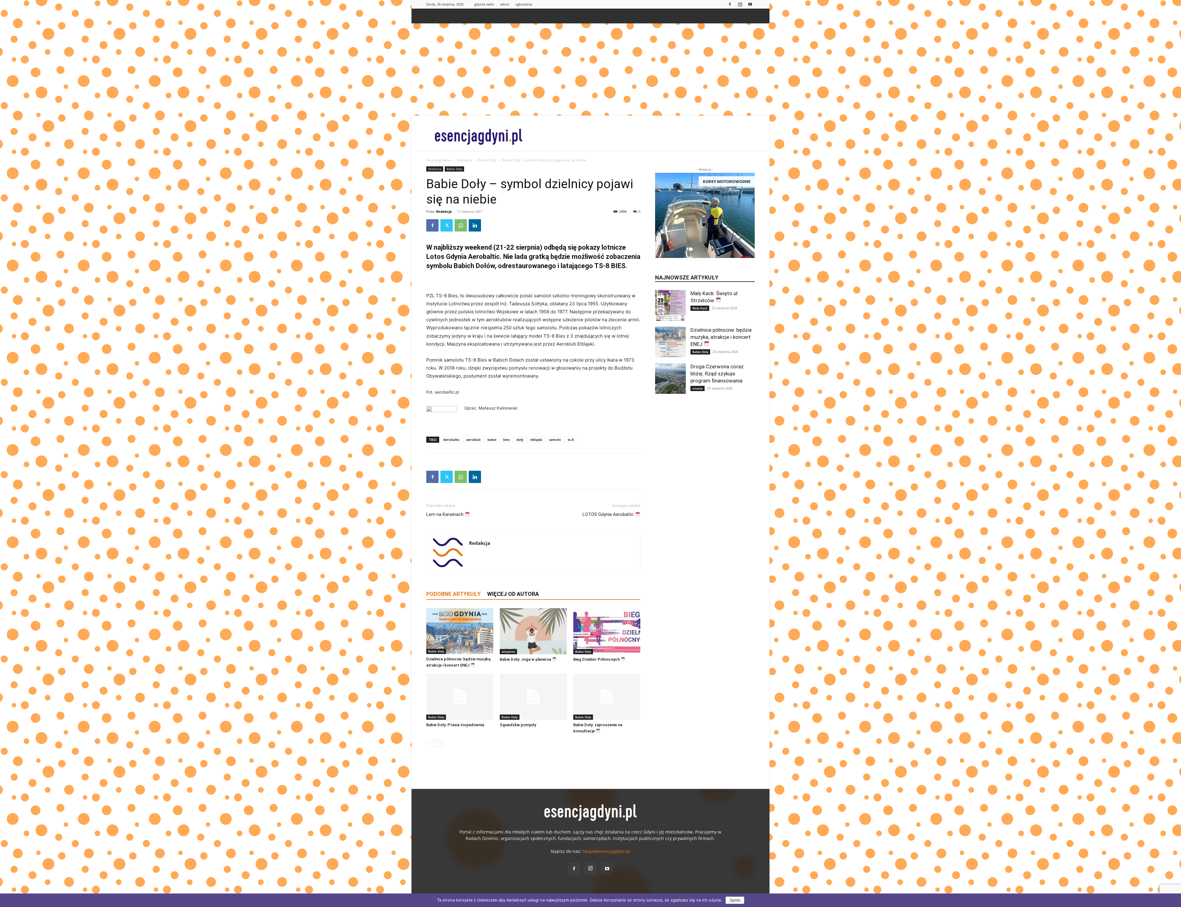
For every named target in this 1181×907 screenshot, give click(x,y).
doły (519, 439)
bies (506, 439)
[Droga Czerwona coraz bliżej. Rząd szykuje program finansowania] (670, 378)
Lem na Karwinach (445, 514)
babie (491, 439)
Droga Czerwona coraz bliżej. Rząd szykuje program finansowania (717, 373)
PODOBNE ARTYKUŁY (453, 594)
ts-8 (571, 439)
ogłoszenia (523, 4)
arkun (504, 4)
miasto (697, 388)
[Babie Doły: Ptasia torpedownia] (459, 697)
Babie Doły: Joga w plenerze (526, 659)
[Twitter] (446, 225)
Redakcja (444, 211)
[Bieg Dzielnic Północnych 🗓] (606, 631)
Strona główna (438, 160)
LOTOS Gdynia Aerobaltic (609, 514)
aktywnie (508, 651)
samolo (555, 439)
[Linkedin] (475, 225)
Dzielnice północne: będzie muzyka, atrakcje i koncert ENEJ (721, 337)
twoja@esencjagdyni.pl (606, 851)
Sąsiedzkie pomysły (518, 725)
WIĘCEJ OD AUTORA (513, 594)
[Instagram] (740, 4)
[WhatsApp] (461, 225)
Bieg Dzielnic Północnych (597, 659)
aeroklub (473, 439)
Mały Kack (699, 308)
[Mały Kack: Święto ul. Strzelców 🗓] (670, 305)
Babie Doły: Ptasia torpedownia (455, 725)
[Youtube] (750, 4)
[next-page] (440, 743)
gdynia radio (484, 4)
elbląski (536, 439)
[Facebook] (729, 4)
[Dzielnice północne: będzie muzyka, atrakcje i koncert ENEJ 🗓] (459, 631)
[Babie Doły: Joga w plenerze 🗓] (533, 631)
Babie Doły (487, 160)
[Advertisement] (590, 69)
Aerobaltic (451, 439)
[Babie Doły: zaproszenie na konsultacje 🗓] (606, 697)
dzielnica (464, 160)
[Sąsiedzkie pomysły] (533, 697)
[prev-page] (430, 743)
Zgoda (735, 900)
